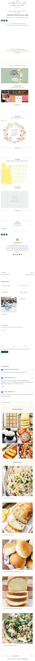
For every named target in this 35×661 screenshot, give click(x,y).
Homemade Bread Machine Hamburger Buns (14, 571)
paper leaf (18, 221)
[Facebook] (17, 656)
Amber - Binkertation (9, 391)
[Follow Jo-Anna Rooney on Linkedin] (19, 254)
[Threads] (19, 656)
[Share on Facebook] (4, 20)
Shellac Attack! (23, 298)
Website (25, 346)
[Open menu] (13, 7)
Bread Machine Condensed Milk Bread (13, 608)
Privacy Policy (25, 658)
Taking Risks (4, 292)
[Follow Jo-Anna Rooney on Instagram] (15, 254)
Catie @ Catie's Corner (9, 377)
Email (14, 346)
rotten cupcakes (17, 186)
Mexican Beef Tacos (30, 273)
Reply (32, 369)
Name (2, 346)
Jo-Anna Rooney (10, 17)
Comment (3, 330)
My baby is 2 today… (6, 285)
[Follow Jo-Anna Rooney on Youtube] (17, 254)
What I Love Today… (24, 285)
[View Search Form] (22, 7)
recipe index (17, 7)
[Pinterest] (13, 656)
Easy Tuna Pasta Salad (9, 498)
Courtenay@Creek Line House (11, 369)
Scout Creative (17, 116)
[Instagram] (15, 656)
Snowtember (4, 314)
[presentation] (9, 304)
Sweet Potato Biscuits (5, 273)
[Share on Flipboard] (6, 20)
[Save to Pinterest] (2, 20)
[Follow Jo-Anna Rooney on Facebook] (13, 254)
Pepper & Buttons (17, 85)
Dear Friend (17, 159)
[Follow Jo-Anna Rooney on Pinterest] (21, 254)
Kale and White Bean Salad (10, 645)
